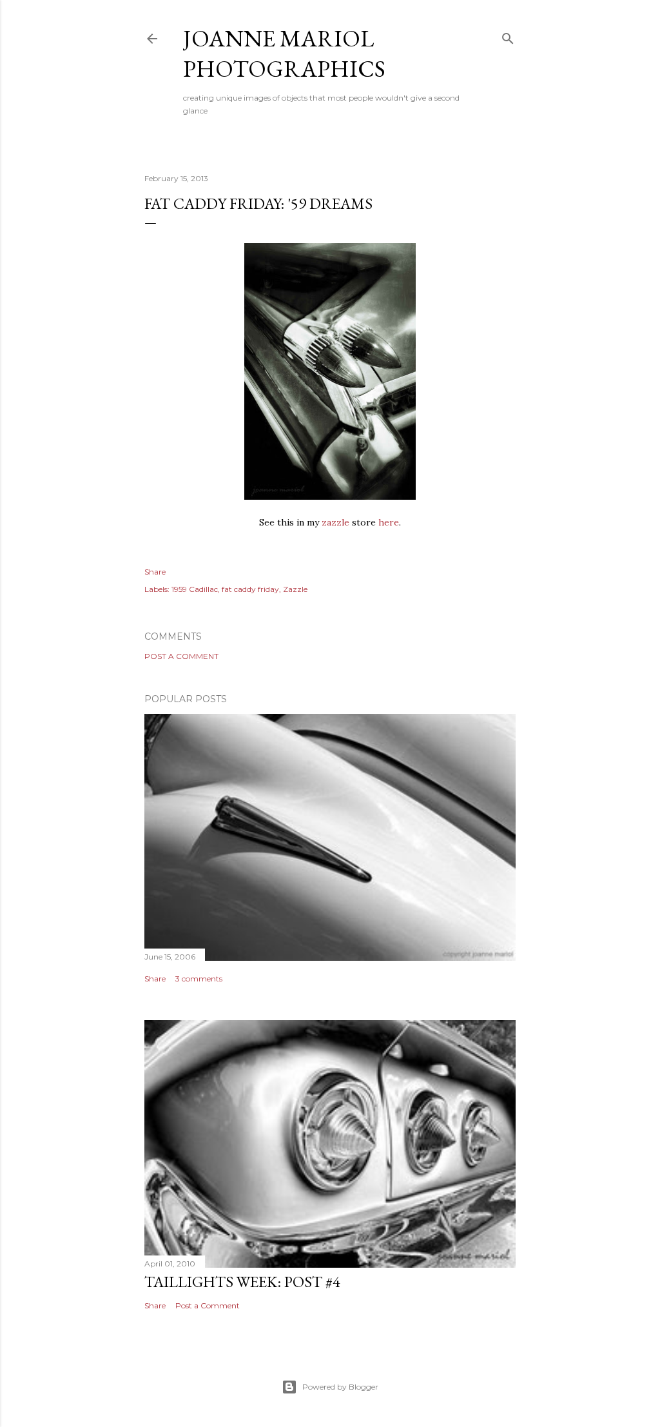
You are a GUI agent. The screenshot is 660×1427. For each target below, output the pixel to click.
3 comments (198, 978)
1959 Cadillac (194, 589)
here (388, 522)
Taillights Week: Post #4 (242, 1282)
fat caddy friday (250, 589)
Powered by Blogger (340, 1387)
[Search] (508, 35)
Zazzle (295, 589)
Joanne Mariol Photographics (284, 53)
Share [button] (155, 571)
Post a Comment (181, 656)
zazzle (335, 522)
